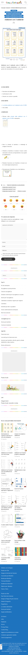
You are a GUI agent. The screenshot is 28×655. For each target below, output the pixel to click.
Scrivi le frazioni (19, 488)
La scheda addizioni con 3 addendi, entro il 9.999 (14, 105)
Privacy (1, 647)
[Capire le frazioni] (21, 518)
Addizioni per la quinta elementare (14, 12)
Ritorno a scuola (22, 191)
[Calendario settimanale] (21, 551)
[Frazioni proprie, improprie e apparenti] (7, 482)
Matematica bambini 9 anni (9, 191)
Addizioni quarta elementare (13, 13)
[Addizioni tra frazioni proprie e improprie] (21, 446)
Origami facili (4, 401)
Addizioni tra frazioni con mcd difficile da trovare (6, 471)
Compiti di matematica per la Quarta (14, 15)
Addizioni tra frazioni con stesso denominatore (20, 507)
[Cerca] (25, 2)
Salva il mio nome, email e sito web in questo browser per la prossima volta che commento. (14, 254)
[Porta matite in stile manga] (21, 534)
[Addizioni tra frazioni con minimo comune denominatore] (7, 500)
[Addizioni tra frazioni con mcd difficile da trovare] (7, 463)
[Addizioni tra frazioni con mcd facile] (7, 446)
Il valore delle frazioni (7, 524)
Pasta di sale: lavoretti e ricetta (9, 403)
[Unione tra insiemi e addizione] (21, 427)
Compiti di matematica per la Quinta (14, 17)
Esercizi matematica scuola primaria (16, 185)
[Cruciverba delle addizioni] (7, 551)
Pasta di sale (4, 377)
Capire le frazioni (19, 524)
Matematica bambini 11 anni (9, 189)
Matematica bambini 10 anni (9, 187)
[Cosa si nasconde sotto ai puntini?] (7, 534)
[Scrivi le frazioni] (21, 482)
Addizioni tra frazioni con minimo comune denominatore (6, 507)
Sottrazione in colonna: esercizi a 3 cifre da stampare (6, 435)
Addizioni (14, 10)
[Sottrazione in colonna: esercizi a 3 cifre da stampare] (7, 427)
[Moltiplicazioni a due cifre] (21, 463)
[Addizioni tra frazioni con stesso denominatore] (21, 500)
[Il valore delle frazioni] (7, 518)
